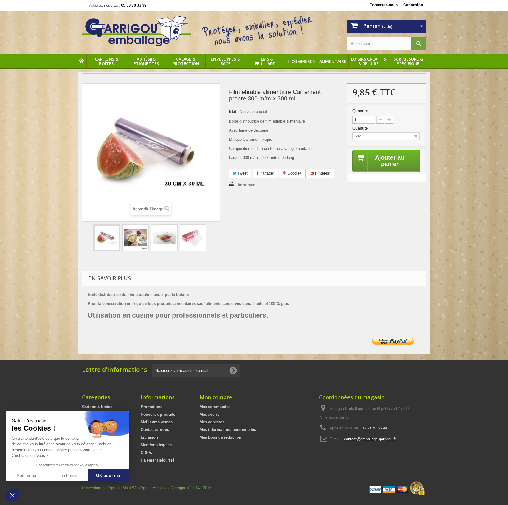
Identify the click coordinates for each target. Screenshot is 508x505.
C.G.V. (146, 452)
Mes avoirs (209, 414)
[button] (12, 495)
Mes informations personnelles (228, 429)
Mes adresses (212, 422)
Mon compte (216, 397)
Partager (266, 173)
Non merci (26, 475)
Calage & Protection (186, 61)
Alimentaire (332, 61)
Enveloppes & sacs (225, 61)
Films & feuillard (265, 61)
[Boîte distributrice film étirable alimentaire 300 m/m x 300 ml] (107, 238)
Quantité (360, 111)
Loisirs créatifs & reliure (368, 61)
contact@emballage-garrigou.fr (370, 439)
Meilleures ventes (157, 422)
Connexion (413, 5)
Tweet (242, 173)
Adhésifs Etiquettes (146, 61)
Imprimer (246, 185)
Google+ (294, 173)
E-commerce (301, 61)
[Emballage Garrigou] (136, 31)
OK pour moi (108, 475)
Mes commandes (215, 407)
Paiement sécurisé (157, 460)
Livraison (149, 437)
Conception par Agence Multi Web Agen (116, 488)
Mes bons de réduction (220, 437)
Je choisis (68, 475)
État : (233, 111)
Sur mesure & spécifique (408, 61)
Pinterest (322, 173)
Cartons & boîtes (106, 61)
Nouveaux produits (158, 414)
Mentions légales (156, 445)
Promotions (151, 407)
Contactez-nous (384, 5)
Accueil (82, 61)
